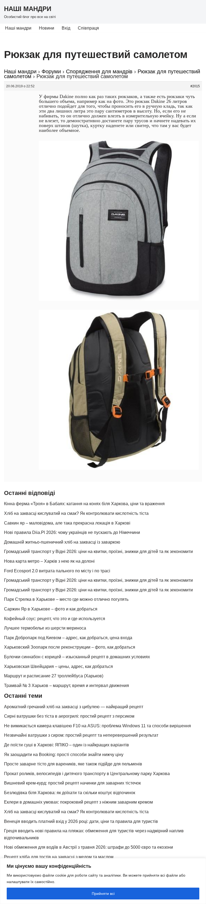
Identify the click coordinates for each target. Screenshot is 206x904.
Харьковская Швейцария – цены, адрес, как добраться (58, 666)
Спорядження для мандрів (99, 71)
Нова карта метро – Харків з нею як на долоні (49, 561)
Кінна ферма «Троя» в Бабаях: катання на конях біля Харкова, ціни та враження (84, 503)
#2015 (195, 86)
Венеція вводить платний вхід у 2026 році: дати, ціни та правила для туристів (81, 821)
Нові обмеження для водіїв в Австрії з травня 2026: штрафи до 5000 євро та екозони (88, 847)
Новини (46, 28)
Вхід (66, 28)
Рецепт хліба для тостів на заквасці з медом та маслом (58, 857)
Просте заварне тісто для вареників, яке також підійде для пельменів (73, 764)
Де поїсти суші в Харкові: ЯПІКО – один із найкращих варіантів (66, 745)
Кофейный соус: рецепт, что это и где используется (54, 618)
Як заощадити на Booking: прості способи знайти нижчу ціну (63, 754)
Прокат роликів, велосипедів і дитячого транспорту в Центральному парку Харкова (87, 773)
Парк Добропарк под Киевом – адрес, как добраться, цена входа (68, 637)
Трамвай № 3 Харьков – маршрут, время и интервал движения (66, 685)
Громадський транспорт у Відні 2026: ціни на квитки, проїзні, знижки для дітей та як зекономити (98, 551)
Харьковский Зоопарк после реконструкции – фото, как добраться (69, 647)
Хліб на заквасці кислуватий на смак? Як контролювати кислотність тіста (76, 513)
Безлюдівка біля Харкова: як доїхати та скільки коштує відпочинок (69, 792)
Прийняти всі (103, 893)
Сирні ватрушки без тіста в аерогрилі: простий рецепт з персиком (69, 716)
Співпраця (88, 28)
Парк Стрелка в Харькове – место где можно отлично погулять (66, 599)
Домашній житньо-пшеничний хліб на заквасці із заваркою (62, 542)
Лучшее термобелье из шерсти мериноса (45, 628)
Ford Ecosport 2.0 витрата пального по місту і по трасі (57, 571)
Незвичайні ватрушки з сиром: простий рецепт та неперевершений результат (81, 735)
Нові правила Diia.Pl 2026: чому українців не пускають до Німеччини (72, 532)
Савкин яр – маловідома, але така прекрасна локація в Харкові (67, 523)
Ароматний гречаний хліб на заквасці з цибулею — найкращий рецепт (73, 706)
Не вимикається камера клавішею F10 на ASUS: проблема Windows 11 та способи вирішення (97, 726)
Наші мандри (18, 28)
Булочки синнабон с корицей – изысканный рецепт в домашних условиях (77, 657)
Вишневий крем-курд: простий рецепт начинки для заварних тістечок (72, 783)
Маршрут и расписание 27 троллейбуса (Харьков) (53, 676)
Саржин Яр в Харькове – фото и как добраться (50, 609)
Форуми (51, 71)
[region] (103, 881)
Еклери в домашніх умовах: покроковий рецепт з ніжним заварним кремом (78, 802)
